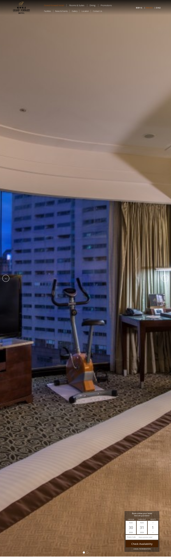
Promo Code (131, 537)
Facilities (47, 11)
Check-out (142, 519)
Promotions (106, 5)
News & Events (61, 11)
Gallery (74, 11)
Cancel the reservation (142, 549)
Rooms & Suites (76, 5)
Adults (153, 519)
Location (85, 11)
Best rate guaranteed (141, 516)
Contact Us (97, 11)
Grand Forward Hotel (54, 5)
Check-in (131, 519)
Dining (92, 5)
